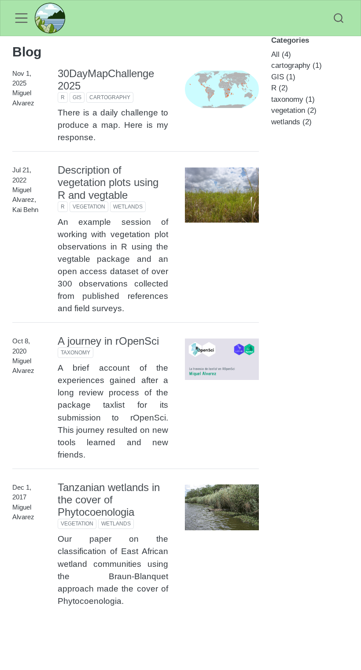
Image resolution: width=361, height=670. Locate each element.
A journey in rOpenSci (108, 341)
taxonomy (75, 353)
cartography (109, 97)
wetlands (128, 207)
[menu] (21, 18)
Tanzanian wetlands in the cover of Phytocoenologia (109, 500)
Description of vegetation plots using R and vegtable (108, 182)
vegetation (89, 207)
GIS (77, 97)
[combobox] (339, 18)
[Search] (338, 18)
